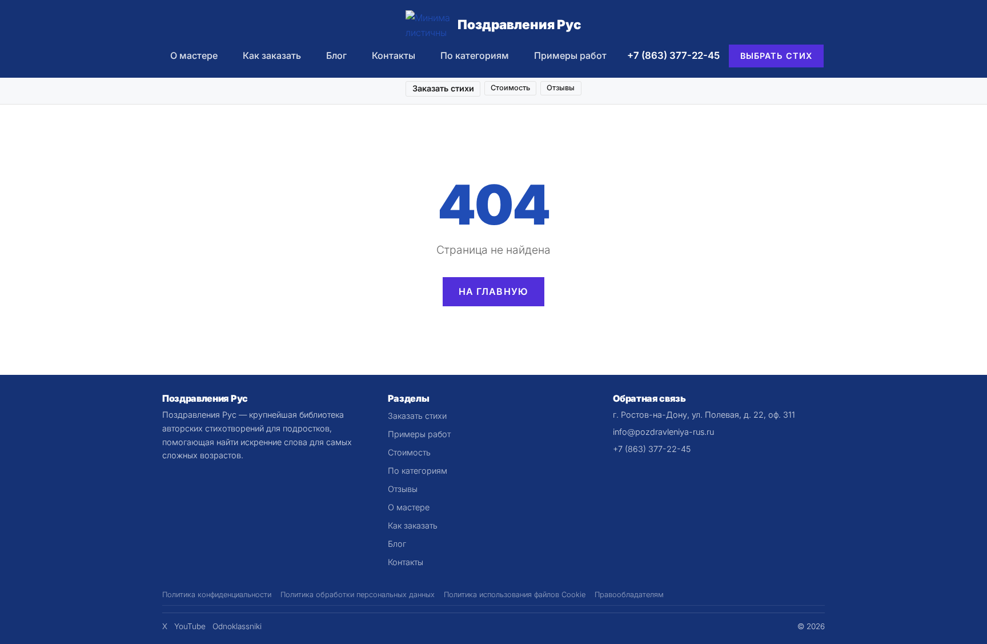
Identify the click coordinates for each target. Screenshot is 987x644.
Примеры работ (570, 55)
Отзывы (561, 87)
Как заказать (272, 55)
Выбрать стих (776, 56)
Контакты (393, 55)
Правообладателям (629, 594)
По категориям (474, 55)
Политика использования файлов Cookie (514, 594)
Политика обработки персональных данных (357, 594)
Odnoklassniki (237, 626)
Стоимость (510, 87)
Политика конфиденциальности (216, 594)
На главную (494, 291)
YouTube (190, 626)
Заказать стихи (443, 88)
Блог (336, 55)
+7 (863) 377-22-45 (673, 55)
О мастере (194, 55)
